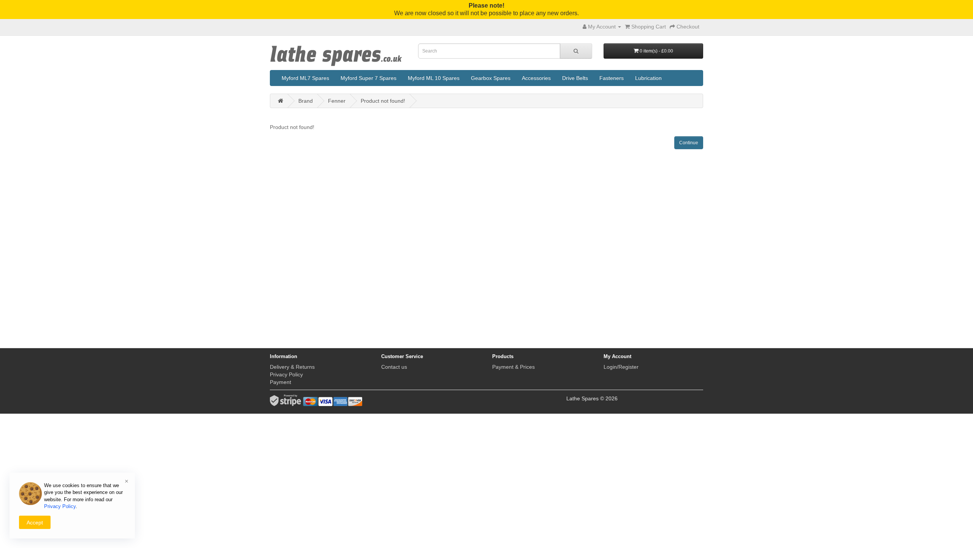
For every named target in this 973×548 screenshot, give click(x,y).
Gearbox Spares (490, 78)
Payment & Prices (513, 367)
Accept (35, 522)
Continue (688, 142)
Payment (280, 382)
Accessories (536, 78)
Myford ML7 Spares (305, 78)
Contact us (394, 367)
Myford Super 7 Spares (368, 78)
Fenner (336, 101)
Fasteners (611, 78)
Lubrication (648, 78)
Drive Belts (575, 78)
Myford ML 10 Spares (434, 78)
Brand (305, 101)
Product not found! (383, 101)
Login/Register (621, 367)
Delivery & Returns (292, 367)
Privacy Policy (286, 374)
